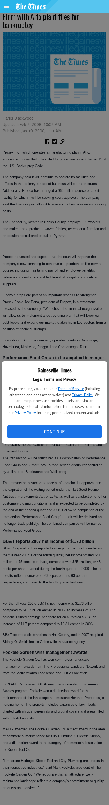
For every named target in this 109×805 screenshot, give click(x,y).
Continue (54, 431)
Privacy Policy (82, 394)
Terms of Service (71, 388)
